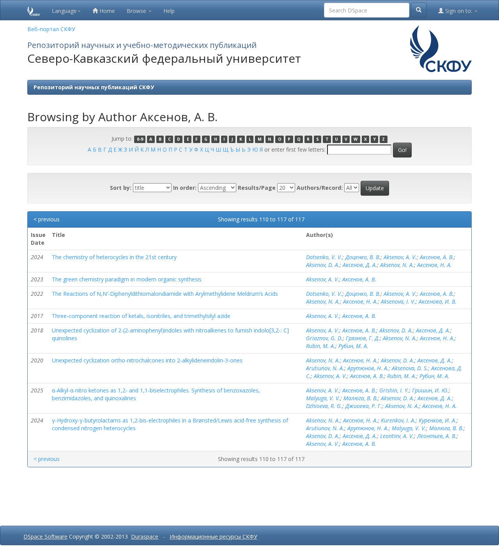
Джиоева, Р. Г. (363, 406)
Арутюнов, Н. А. (368, 368)
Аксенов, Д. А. (360, 265)
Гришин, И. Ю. (430, 390)
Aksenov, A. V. (400, 257)
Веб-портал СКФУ (51, 29)
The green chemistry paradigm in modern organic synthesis (127, 279)
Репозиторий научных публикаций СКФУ (94, 87)
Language (64, 10)
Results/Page (257, 187)
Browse (137, 10)
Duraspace (144, 536)
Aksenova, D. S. (410, 368)
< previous (47, 219)
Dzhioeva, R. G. (324, 406)
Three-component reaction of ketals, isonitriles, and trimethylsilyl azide (141, 316)
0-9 (140, 139)
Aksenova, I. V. (398, 301)
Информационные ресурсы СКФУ (213, 536)
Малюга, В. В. (360, 398)
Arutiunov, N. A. (325, 368)
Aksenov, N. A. (397, 265)
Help (169, 10)
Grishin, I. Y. (394, 390)
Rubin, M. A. (320, 346)
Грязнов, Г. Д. (363, 338)
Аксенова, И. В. (438, 301)
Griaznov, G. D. (324, 338)
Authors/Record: (320, 187)
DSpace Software (45, 536)
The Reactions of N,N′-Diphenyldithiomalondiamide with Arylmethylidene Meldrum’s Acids (165, 293)
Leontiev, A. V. (397, 436)
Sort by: (120, 187)
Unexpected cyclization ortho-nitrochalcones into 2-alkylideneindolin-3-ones (147, 360)
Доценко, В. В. (362, 257)
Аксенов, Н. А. (434, 265)
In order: (184, 187)
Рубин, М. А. (353, 346)
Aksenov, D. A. (323, 265)
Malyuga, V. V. (323, 398)
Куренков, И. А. (438, 420)
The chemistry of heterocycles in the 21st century (114, 257)
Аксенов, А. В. (437, 257)
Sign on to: (459, 10)
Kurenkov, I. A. (398, 420)
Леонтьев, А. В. (437, 436)
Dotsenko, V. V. (324, 257)
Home (106, 10)
